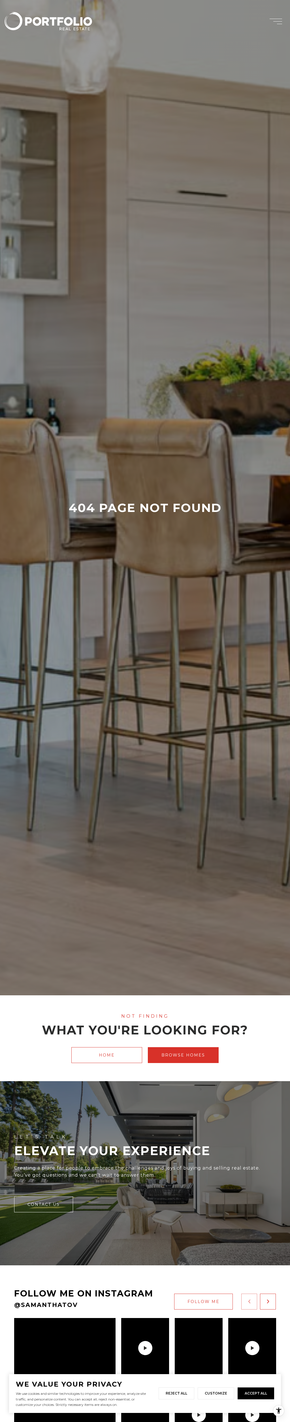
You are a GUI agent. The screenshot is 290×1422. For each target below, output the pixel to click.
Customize (216, 1393)
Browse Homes (183, 1055)
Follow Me (203, 1301)
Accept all (256, 1393)
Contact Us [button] (43, 1204)
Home (107, 1055)
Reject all (176, 1393)
